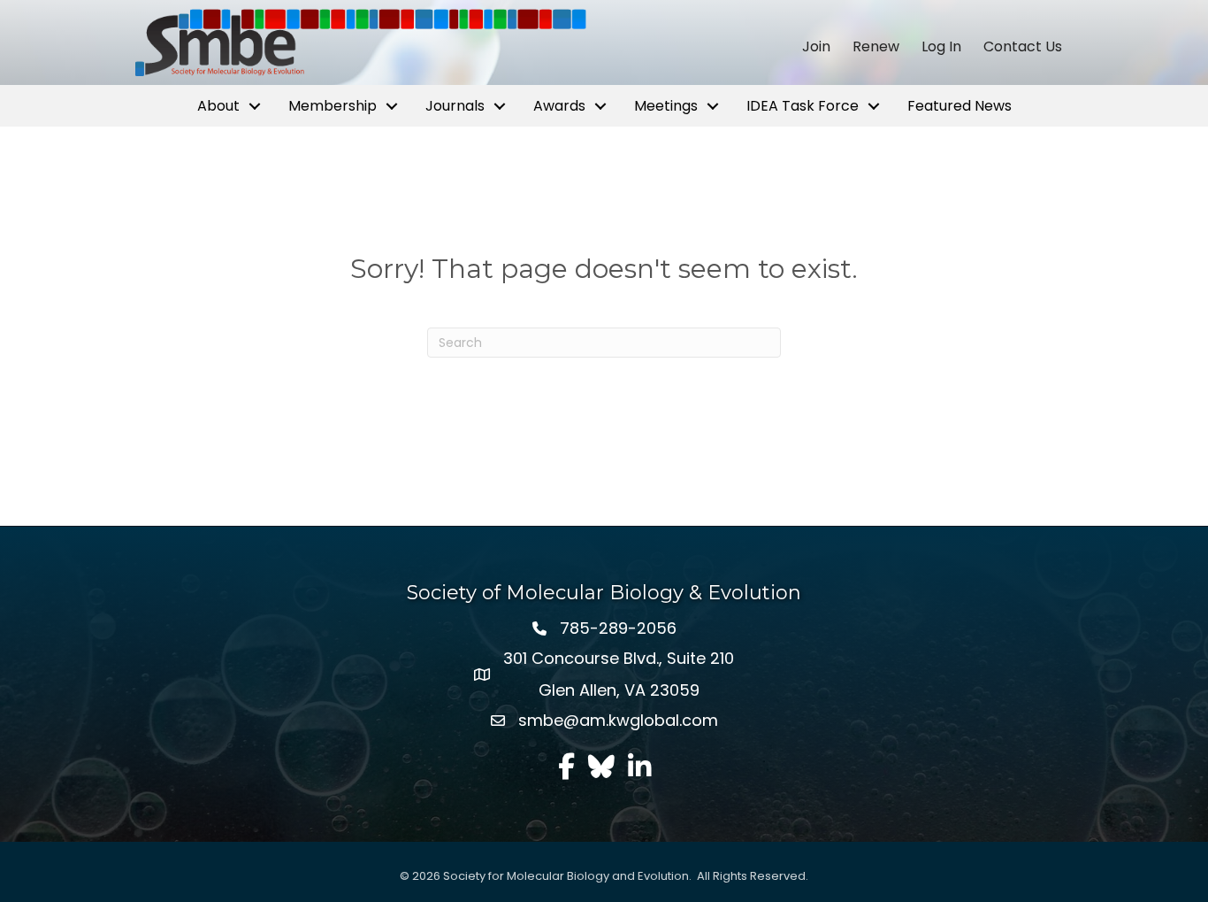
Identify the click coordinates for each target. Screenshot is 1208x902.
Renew (875, 47)
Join (816, 47)
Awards (559, 106)
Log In (941, 47)
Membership (332, 106)
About (218, 106)
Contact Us (1022, 47)
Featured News (959, 106)
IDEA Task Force (802, 106)
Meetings (666, 106)
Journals (455, 106)
